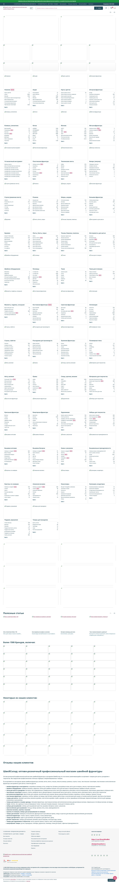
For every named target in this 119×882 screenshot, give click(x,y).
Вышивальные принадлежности (100, 448)
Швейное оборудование (12, 269)
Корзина (33, 848)
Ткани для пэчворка (95, 269)
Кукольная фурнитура (11, 412)
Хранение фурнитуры (68, 340)
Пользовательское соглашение (39, 838)
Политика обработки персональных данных (42, 841)
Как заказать (63, 4)
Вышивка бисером (39, 448)
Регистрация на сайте (64, 834)
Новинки (9, 90)
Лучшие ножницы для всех (68, 632)
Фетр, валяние (9, 376)
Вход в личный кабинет (64, 831)
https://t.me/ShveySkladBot (100, 839)
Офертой (28, 881)
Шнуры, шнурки (66, 197)
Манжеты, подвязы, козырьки (14, 305)
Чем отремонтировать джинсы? (98, 632)
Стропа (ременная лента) (12, 197)
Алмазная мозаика (39, 484)
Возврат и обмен (35, 834)
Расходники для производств (42, 340)
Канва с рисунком (67, 448)
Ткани (63, 269)
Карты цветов (65, 90)
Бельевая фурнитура (96, 197)
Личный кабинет (83, 4)
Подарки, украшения (11, 520)
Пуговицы (36, 269)
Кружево (7, 233)
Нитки (35, 125)
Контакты (91, 4)
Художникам (65, 412)
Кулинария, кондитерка (97, 484)
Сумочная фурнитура (68, 305)
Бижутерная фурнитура (40, 412)
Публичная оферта (35, 836)
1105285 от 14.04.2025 (25, 873)
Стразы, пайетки (9, 340)
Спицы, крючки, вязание (69, 376)
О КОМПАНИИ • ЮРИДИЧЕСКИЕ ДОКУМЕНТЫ (25, 4)
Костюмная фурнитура (42, 305)
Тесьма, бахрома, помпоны (70, 233)
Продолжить (111, 880)
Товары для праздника (40, 520)
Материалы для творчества (98, 376)
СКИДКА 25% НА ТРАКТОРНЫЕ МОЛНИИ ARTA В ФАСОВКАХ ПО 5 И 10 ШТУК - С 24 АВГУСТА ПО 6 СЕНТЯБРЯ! (30, 1)
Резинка (35, 197)
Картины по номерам (11, 484)
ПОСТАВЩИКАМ (35, 845)
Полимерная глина (95, 340)
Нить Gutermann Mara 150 (10, 632)
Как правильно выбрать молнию (41, 632)
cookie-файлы (13, 879)
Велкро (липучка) (95, 161)
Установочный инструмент (13, 161)
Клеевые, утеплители (11, 125)
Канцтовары (65, 484)
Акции (35, 90)
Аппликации (93, 305)
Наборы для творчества (97, 412)
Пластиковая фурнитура (41, 161)
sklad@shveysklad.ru (98, 844)
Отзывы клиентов (72, 4)
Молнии (63, 125)
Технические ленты (67, 161)
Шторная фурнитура (95, 90)
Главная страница (35, 831)
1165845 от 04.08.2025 (26, 875)
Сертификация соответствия (38, 843)
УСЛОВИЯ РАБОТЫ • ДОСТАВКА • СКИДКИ (48, 4)
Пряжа (35, 376)
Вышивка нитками (10, 448)
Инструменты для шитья (97, 233)
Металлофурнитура (95, 125)
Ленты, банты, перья (39, 233)
